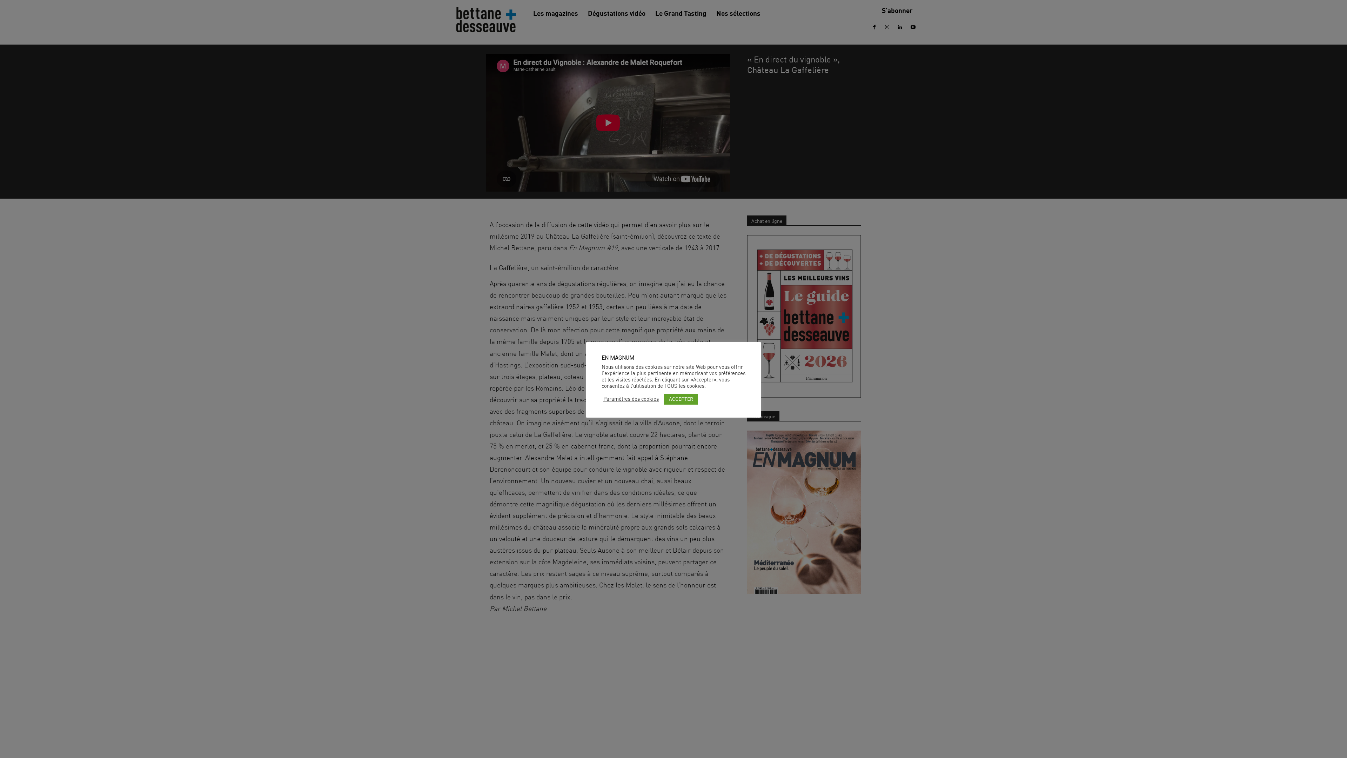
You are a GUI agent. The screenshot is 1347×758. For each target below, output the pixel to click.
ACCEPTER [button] (681, 399)
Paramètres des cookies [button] (631, 399)
